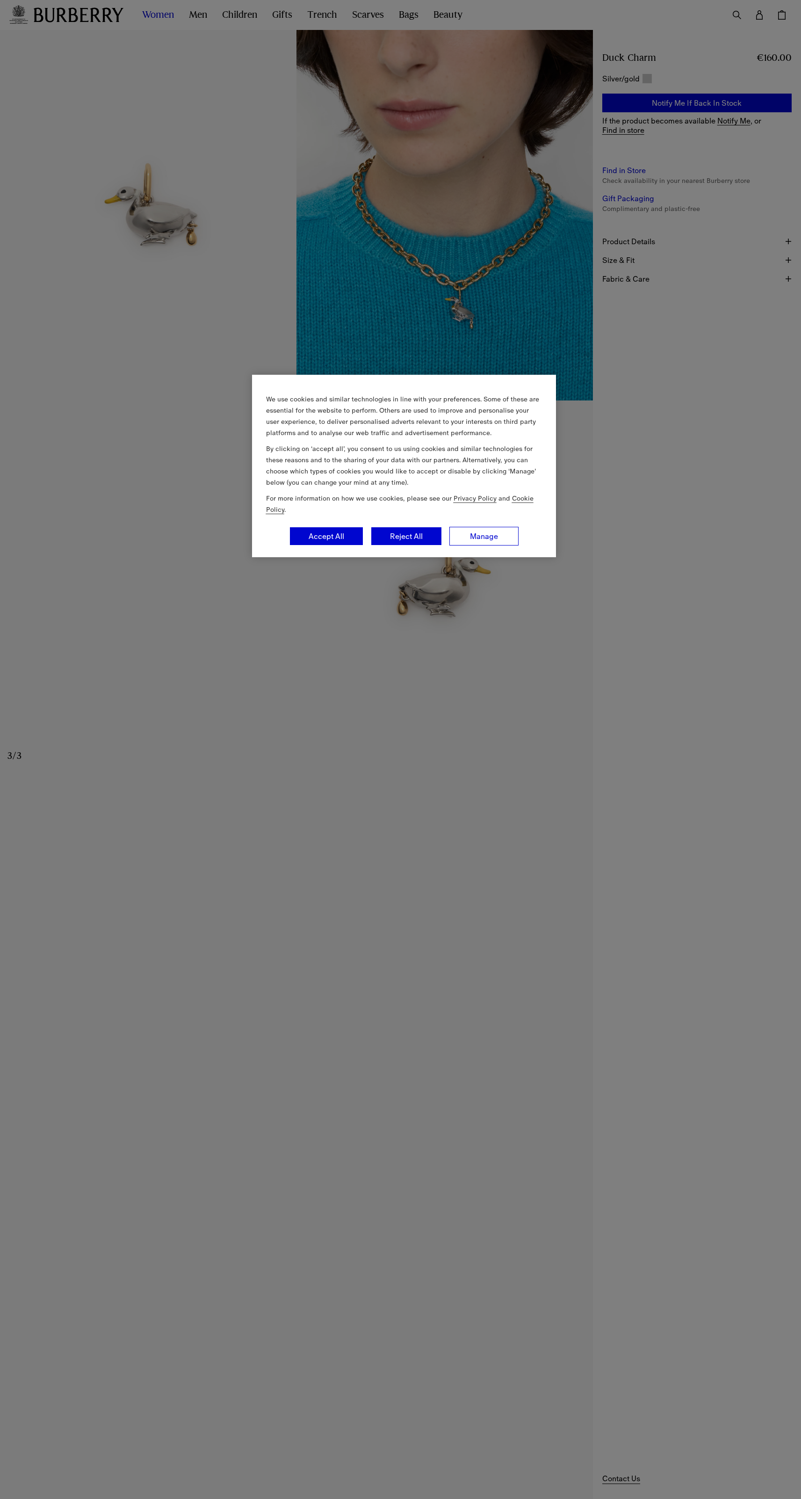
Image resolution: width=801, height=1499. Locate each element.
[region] (404, 466)
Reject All (406, 536)
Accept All (326, 536)
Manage (484, 536)
